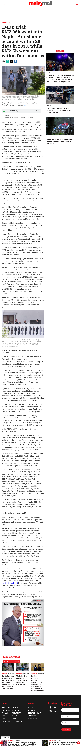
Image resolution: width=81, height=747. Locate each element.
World (5, 713)
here (25, 105)
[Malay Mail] (40, 6)
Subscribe (66, 729)
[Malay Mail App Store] (50, 709)
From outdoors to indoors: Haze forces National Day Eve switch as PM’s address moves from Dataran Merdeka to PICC (22, 744)
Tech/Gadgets (18, 721)
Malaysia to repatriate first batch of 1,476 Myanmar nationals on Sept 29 (59, 110)
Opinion (15, 710)
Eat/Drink (6, 721)
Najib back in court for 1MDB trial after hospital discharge (22, 680)
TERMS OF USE (34, 716)
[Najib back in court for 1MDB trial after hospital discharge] (22, 667)
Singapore (6, 710)
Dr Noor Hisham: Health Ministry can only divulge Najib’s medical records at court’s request (37, 683)
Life (3, 719)
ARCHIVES (32, 707)
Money (5, 716)
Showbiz (16, 707)
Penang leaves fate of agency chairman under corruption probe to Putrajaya (63, 743)
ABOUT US (32, 710)
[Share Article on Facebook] (15, 62)
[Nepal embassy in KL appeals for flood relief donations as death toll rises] (60, 126)
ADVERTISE (32, 719)
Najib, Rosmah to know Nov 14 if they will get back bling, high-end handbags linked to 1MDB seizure (8, 682)
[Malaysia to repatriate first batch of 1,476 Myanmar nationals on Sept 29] (60, 95)
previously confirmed (10, 583)
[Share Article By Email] (3, 62)
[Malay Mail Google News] (55, 712)
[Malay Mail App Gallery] (50, 712)
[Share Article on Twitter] (11, 62)
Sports (15, 719)
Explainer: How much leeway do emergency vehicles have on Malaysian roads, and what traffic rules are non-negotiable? (60, 78)
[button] (39, 111)
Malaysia (11, 740)
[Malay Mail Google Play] (55, 709)
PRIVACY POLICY (34, 713)
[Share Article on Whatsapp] (7, 62)
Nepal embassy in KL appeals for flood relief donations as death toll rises (60, 141)
